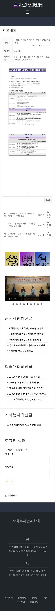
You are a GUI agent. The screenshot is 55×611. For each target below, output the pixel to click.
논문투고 (21, 602)
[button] (16, 51)
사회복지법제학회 (26, 521)
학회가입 (34, 602)
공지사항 (22, 598)
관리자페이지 (11, 496)
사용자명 (9, 454)
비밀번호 (9, 467)
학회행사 (35, 598)
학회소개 (9, 598)
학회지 (47, 598)
